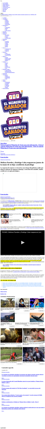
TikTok (6, 45)
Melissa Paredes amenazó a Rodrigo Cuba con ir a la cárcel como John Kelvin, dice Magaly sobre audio (22, 284)
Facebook (7, 41)
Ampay (6, 37)
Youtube (6, 44)
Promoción (5, 73)
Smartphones (7, 77)
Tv (5, 26)
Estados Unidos (8, 58)
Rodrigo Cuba (3, 293)
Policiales (7, 21)
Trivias (4, 79)
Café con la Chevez (6, 7)
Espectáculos (5, 25)
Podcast (4, 11)
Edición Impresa (6, 88)
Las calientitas (7, 54)
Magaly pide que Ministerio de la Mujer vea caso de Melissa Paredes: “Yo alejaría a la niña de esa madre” (22, 282)
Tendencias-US (8, 48)
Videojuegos (7, 76)
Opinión (4, 33)
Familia (4, 61)
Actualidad (5, 18)
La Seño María (8, 38)
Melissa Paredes (3, 291)
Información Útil (8, 71)
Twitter (6, 43)
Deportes (4, 31)
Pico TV (4, 10)
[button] (13, 140)
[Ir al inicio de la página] (3, 428)
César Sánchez (8, 30)
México (6, 60)
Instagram (7, 42)
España (6, 57)
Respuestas (5, 39)
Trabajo (6, 66)
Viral (4, 40)
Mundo (4, 56)
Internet (6, 75)
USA (4, 47)
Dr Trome (7, 86)
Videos (4, 81)
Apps (6, 78)
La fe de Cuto (5, 8)
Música (6, 28)
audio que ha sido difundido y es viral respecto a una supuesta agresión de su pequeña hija (22, 201)
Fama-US (7, 50)
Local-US (7, 49)
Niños (6, 64)
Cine (6, 29)
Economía (7, 23)
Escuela (6, 62)
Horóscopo (5, 32)
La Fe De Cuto (8, 55)
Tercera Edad (7, 67)
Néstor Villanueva (6, 5)
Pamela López (5, 6)
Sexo (6, 68)
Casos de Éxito (8, 70)
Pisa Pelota (5, 9)
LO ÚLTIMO (5, 2)
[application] (22, 242)
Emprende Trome (6, 69)
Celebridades (7, 27)
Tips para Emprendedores (10, 72)
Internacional (7, 24)
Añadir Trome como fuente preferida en (7, 154)
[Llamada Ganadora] (14, 114)
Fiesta (6, 53)
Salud (6, 63)
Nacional (6, 22)
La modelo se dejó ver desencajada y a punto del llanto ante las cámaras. (26, 271)
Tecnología (5, 74)
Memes (6, 46)
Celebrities (7, 85)
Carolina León (11, 197)
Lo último (4, 17)
